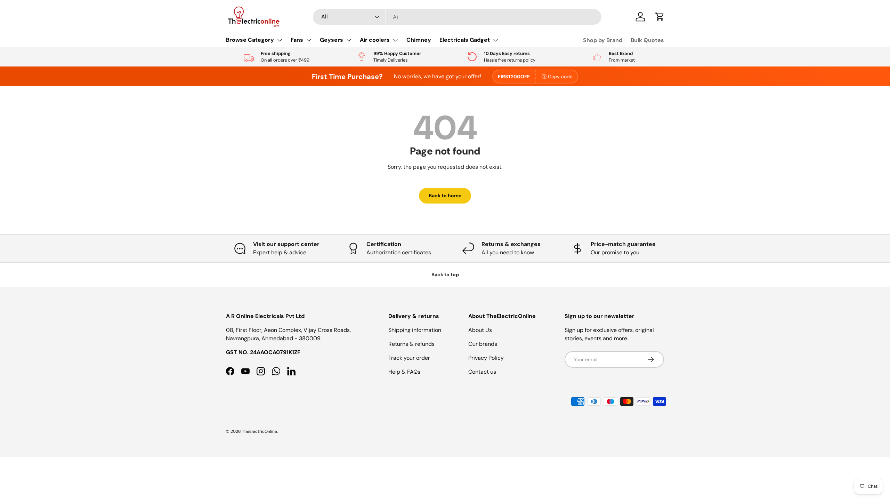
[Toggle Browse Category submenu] (279, 40)
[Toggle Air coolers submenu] (395, 40)
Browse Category (250, 39)
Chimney (418, 39)
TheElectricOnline (259, 431)
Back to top (445, 274)
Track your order (409, 357)
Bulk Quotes (647, 40)
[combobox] (457, 17)
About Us (480, 330)
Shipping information (414, 330)
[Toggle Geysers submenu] (349, 40)
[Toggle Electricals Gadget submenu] (495, 40)
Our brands (482, 344)
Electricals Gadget (464, 39)
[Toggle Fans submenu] (309, 40)
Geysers (331, 39)
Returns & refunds (411, 344)
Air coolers (375, 39)
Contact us (482, 371)
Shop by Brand (602, 40)
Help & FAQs (404, 371)
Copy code (560, 76)
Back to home (445, 195)
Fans (297, 39)
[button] (660, 16)
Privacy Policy (486, 357)
